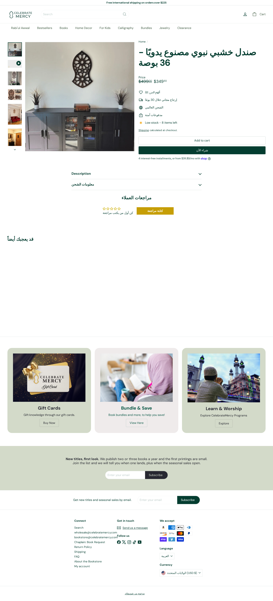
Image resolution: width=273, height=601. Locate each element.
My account (82, 566)
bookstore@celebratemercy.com (96, 537)
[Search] (124, 14)
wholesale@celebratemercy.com (95, 532)
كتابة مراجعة (155, 211)
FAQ (76, 556)
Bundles (146, 28)
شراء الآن (202, 150)
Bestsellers (44, 28)
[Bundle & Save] (136, 378)
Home (142, 41)
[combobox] (85, 14)
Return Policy (83, 547)
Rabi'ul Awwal (20, 28)
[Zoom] (79, 96)
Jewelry (164, 28)
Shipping (144, 130)
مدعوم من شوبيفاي (135, 593)
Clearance (184, 28)
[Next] (14, 148)
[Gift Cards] (49, 378)
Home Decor (83, 28)
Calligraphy (126, 28)
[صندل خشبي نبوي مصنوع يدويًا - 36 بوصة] (27, 280)
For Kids (105, 28)
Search (79, 528)
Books (64, 28)
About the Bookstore (88, 561)
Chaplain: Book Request (89, 542)
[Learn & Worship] (224, 378)
